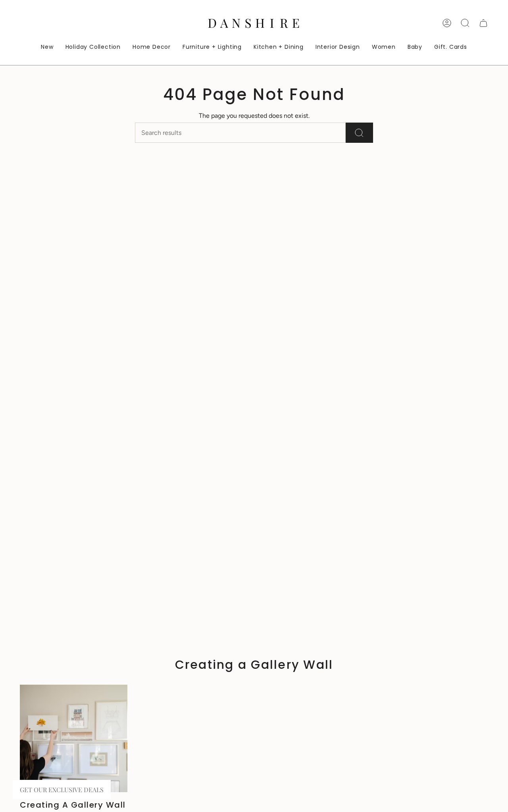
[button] (152, 47)
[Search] (359, 133)
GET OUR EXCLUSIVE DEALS (62, 789)
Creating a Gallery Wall (254, 664)
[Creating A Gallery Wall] (73, 738)
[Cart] (483, 23)
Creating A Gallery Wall (73, 805)
